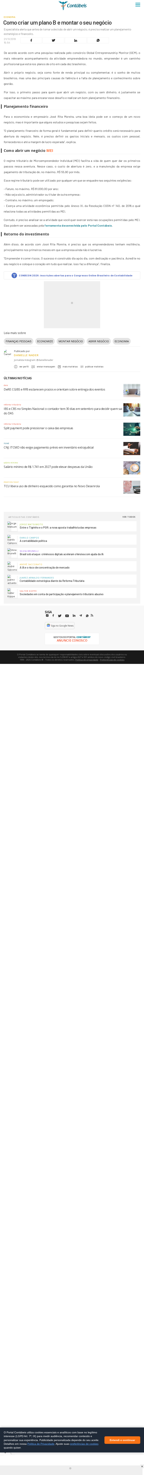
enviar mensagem (46, 366)
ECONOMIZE (45, 341)
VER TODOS (129, 517)
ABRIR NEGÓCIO (98, 341)
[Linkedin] (74, 615)
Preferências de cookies (112, 659)
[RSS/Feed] (92, 615)
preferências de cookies (84, 1443)
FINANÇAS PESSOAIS (19, 341)
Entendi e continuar (122, 1439)
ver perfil (23, 366)
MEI (49, 150)
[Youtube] (67, 616)
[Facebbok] (53, 615)
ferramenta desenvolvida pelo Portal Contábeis (78, 225)
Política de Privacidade (40, 1443)
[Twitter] (59, 616)
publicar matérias (94, 366)
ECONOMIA (122, 341)
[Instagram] (47, 615)
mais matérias (70, 366)
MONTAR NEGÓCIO (70, 341)
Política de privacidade (86, 659)
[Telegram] (80, 616)
